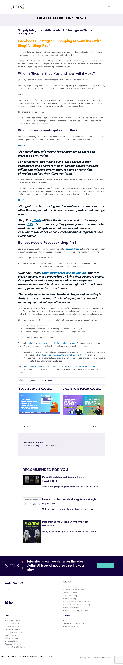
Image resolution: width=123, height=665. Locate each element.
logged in (39, 445)
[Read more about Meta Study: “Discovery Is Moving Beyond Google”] (32, 503)
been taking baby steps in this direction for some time (53, 343)
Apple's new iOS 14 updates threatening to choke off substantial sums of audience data (59, 366)
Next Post (99, 426)
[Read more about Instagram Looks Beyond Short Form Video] (32, 531)
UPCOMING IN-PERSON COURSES (82, 389)
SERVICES (67, 582)
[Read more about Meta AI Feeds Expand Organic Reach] (32, 480)
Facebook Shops (72, 249)
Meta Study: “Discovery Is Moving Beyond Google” (69, 499)
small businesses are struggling (64, 272)
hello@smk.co (15, 590)
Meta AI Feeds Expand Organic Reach (63, 477)
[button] (108, 6)
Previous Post (26, 426)
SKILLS (7, 615)
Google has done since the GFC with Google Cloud (63, 355)
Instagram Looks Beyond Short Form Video (65, 522)
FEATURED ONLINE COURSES (35, 389)
